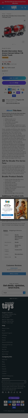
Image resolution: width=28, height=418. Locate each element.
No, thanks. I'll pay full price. (7, 217)
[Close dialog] (26, 200)
